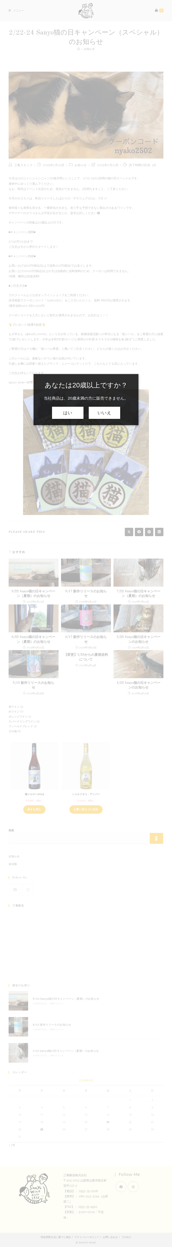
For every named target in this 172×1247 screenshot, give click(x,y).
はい (67, 412)
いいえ (104, 412)
